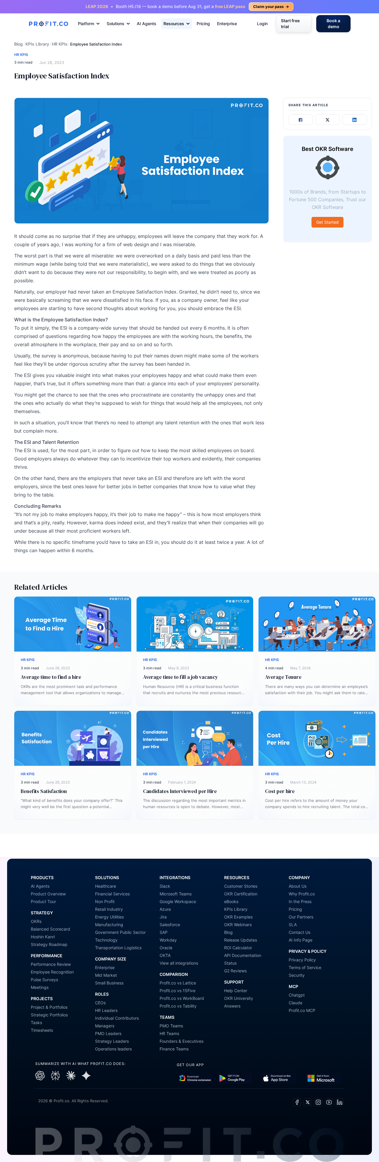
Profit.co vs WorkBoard (182, 998)
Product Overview (48, 893)
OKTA (165, 955)
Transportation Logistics (118, 947)
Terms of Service (305, 967)
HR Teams (169, 1033)
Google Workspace (178, 901)
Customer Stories (240, 886)
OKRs (36, 921)
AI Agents (146, 23)
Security (297, 975)
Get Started (327, 222)
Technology (106, 939)
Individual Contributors (117, 1018)
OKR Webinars (238, 924)
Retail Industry (109, 909)
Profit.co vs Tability (178, 1005)
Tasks (36, 1022)
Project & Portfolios (49, 1007)
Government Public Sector (120, 932)
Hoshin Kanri (43, 936)
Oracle (166, 947)
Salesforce (170, 924)
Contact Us (299, 932)
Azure (165, 909)
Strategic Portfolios (49, 1014)
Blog (18, 43)
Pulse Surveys (44, 979)
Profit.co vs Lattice (178, 982)
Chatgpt (297, 994)
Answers (232, 1005)
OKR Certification (240, 893)
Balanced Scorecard (50, 928)
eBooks (231, 901)
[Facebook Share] (300, 120)
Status (230, 963)
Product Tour (43, 901)
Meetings (40, 987)
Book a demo (333, 23)
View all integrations (179, 963)
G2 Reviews (235, 970)
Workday (168, 939)
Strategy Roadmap (49, 944)
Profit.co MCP (302, 1010)
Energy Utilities (109, 916)
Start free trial (290, 23)
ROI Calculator (238, 947)
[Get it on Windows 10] (322, 1078)
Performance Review (51, 964)
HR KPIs (60, 43)
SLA (293, 924)
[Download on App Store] (278, 1078)
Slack (165, 886)
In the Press (300, 901)
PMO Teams (171, 1025)
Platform (86, 23)
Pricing (203, 23)
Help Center (235, 990)
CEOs (100, 1002)
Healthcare (105, 886)
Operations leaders (113, 1048)
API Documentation (242, 955)
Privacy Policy (302, 959)
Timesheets (42, 1030)
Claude (295, 1002)
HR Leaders (106, 1010)
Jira (163, 916)
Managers (104, 1025)
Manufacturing (109, 924)
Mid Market (106, 975)
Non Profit (105, 901)
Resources (173, 23)
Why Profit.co (302, 893)
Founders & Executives (181, 1041)
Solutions (115, 23)
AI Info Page (300, 939)
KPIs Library (37, 43)
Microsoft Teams (176, 893)
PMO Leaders (108, 1033)
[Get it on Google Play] (195, 1078)
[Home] (48, 23)
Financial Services (112, 893)
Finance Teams (174, 1048)
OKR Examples (238, 916)
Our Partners (301, 916)
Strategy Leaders (112, 1041)
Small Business (109, 982)
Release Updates (240, 939)
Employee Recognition (52, 971)
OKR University (238, 998)
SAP (164, 932)
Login (262, 23)
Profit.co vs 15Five (177, 990)
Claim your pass (271, 6)
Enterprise (227, 23)
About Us (297, 886)
